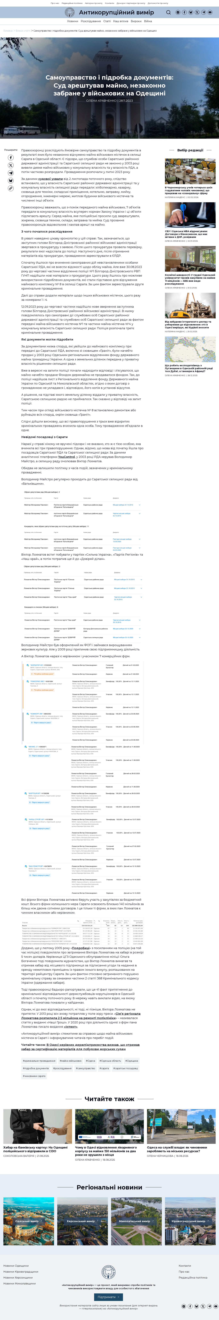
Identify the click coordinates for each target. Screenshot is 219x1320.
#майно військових (70, 1060)
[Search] (168, 12)
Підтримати (107, 1297)
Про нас (55, 3)
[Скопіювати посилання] (11, 188)
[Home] (70, 12)
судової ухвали (50, 179)
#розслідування (62, 1068)
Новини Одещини (16, 1265)
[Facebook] (184, 12)
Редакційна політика (72, 3)
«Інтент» (70, 1027)
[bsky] (190, 12)
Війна (148, 21)
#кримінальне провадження (39, 1060)
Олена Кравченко (101, 100)
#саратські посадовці (125, 1068)
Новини (72, 21)
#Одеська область (110, 1060)
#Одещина (131, 1060)
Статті (107, 21)
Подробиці (80, 948)
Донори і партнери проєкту (131, 3)
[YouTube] (210, 12)
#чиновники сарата (34, 1076)
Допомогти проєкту (158, 3)
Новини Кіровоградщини (20, 1271)
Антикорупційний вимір (116, 12)
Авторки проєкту (93, 3)
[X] (197, 12)
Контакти (109, 3)
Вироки (136, 21)
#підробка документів (36, 1068)
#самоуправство (85, 1068)
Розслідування (91, 21)
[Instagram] (178, 12)
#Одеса (90, 1060)
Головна (8, 30)
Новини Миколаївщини (19, 1283)
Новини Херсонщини (18, 1277)
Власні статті (23, 30)
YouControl (66, 457)
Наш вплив (120, 21)
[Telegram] (203, 12)
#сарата (104, 1068)
